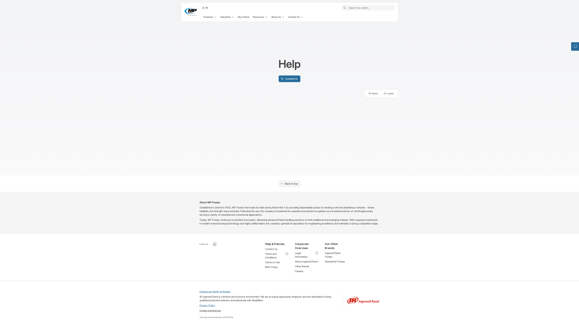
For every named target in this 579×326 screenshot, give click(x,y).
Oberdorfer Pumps (335, 261)
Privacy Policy (207, 305)
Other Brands (302, 266)
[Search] (344, 8)
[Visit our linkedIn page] (215, 244)
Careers (299, 271)
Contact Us (271, 249)
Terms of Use (272, 262)
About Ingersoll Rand (306, 261)
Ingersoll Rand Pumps (332, 255)
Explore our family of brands (215, 291)
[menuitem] (210, 17)
